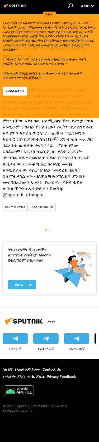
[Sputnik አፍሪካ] (16, 8)
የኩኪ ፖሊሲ (36, 376)
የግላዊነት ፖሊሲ (14, 376)
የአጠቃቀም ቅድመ (27, 369)
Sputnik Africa (15, 207)
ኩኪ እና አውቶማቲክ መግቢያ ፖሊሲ (54, 45)
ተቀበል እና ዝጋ (15, 91)
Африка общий (42, 207)
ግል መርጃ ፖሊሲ (36, 36)
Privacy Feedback (61, 376)
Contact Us (52, 369)
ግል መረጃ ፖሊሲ (16, 73)
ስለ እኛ (8, 369)
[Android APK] (19, 391)
